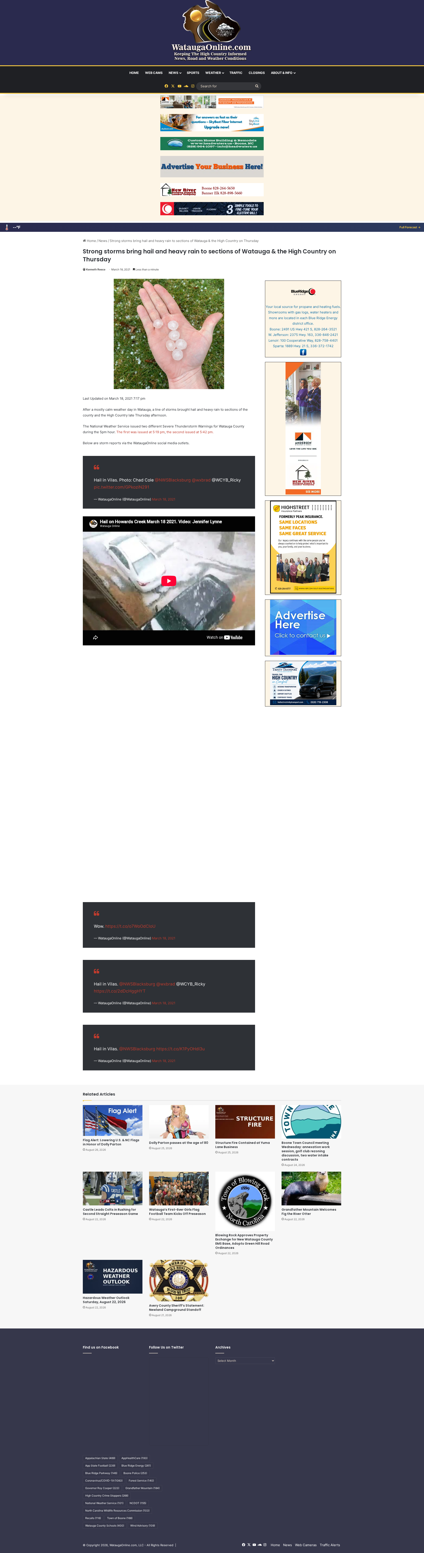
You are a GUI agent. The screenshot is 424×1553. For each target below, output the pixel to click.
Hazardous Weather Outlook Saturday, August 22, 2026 (106, 1300)
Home (134, 73)
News (173, 73)
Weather (213, 73)
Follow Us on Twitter (166, 1347)
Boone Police (135, 1473)
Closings (257, 73)
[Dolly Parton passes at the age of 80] (179, 1122)
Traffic (235, 73)
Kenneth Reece (95, 269)
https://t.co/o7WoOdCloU (130, 926)
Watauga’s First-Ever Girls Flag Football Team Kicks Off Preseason (177, 1211)
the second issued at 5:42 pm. (190, 432)
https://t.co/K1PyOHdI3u (180, 1048)
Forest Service (141, 1480)
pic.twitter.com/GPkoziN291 (121, 487)
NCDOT (138, 1503)
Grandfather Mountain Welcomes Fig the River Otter (309, 1211)
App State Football (100, 1465)
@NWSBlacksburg (173, 480)
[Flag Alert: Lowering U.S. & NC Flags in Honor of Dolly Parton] (112, 1120)
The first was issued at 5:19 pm (140, 432)
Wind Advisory (142, 1525)
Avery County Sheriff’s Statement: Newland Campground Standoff (176, 1307)
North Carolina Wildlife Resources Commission (117, 1510)
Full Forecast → (409, 227)
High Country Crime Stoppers (106, 1495)
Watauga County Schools (104, 1525)
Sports (193, 73)
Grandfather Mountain (142, 1488)
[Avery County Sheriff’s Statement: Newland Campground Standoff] (179, 1280)
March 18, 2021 (163, 499)
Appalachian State (100, 1458)
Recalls (93, 1518)
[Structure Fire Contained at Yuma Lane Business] (245, 1122)
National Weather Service (104, 1503)
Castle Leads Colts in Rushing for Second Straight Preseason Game (110, 1211)
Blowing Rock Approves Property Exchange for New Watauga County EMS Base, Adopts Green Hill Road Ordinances (244, 1241)
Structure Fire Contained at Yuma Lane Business (242, 1145)
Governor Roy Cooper (102, 1488)
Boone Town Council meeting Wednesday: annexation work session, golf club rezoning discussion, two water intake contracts (306, 1151)
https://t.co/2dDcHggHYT (120, 991)
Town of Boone (119, 1518)
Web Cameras (306, 1545)
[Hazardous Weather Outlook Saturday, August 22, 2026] (112, 1276)
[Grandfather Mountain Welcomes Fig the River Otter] (311, 1188)
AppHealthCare (134, 1458)
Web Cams (154, 73)
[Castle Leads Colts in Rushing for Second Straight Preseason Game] (112, 1188)
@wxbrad (201, 480)
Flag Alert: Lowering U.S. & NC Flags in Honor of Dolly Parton (111, 1142)
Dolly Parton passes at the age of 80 (178, 1143)
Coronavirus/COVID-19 (104, 1480)
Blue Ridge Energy (136, 1465)
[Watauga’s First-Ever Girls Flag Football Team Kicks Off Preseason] (179, 1188)
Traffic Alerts (330, 1545)
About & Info (281, 73)
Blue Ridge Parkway (101, 1473)
